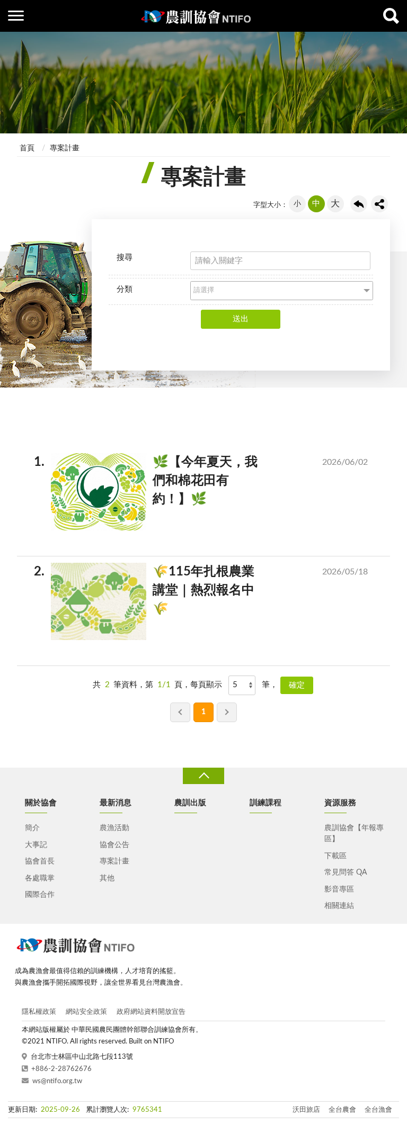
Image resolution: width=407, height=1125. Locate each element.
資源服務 (340, 803)
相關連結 (339, 906)
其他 (107, 878)
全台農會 (342, 1109)
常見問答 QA (345, 872)
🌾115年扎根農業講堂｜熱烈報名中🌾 (209, 590)
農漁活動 (114, 828)
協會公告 (114, 845)
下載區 (335, 856)
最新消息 (115, 803)
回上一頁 (358, 203)
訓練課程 (265, 803)
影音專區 (339, 889)
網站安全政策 (86, 1012)
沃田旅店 (306, 1109)
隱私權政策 (39, 1012)
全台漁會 (378, 1109)
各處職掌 (40, 878)
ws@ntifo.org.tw (57, 1081)
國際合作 (40, 894)
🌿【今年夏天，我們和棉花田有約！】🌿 (209, 481)
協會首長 (40, 861)
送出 (241, 319)
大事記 (36, 845)
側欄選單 (16, 16)
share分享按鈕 (379, 203)
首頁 (27, 148)
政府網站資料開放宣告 (151, 1012)
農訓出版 (190, 803)
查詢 (391, 16)
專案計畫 (64, 148)
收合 (203, 776)
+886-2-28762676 (61, 1069)
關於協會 (41, 803)
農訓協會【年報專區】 (354, 833)
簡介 (32, 828)
